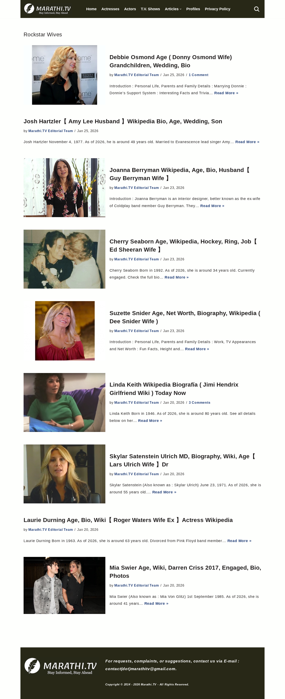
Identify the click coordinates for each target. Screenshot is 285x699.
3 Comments (200, 402)
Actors (130, 9)
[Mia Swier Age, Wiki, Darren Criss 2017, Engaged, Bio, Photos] (64, 585)
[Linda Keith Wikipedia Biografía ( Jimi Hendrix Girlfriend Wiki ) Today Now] (64, 402)
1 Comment (198, 75)
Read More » (226, 93)
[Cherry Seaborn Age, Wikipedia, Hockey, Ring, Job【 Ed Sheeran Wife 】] (64, 259)
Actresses (110, 9)
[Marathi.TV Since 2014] (48, 9)
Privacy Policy (217, 9)
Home (91, 9)
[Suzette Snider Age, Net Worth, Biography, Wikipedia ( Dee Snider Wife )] (64, 330)
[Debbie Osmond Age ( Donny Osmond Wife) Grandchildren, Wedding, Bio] (64, 75)
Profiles (193, 9)
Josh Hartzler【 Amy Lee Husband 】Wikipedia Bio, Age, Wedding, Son (123, 121)
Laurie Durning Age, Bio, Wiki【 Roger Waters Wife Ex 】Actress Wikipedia (128, 520)
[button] (181, 9)
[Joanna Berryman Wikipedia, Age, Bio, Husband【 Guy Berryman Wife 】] (64, 187)
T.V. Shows (150, 9)
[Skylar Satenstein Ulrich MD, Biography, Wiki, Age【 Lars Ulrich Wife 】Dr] (64, 473)
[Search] (256, 9)
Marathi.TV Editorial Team (136, 75)
